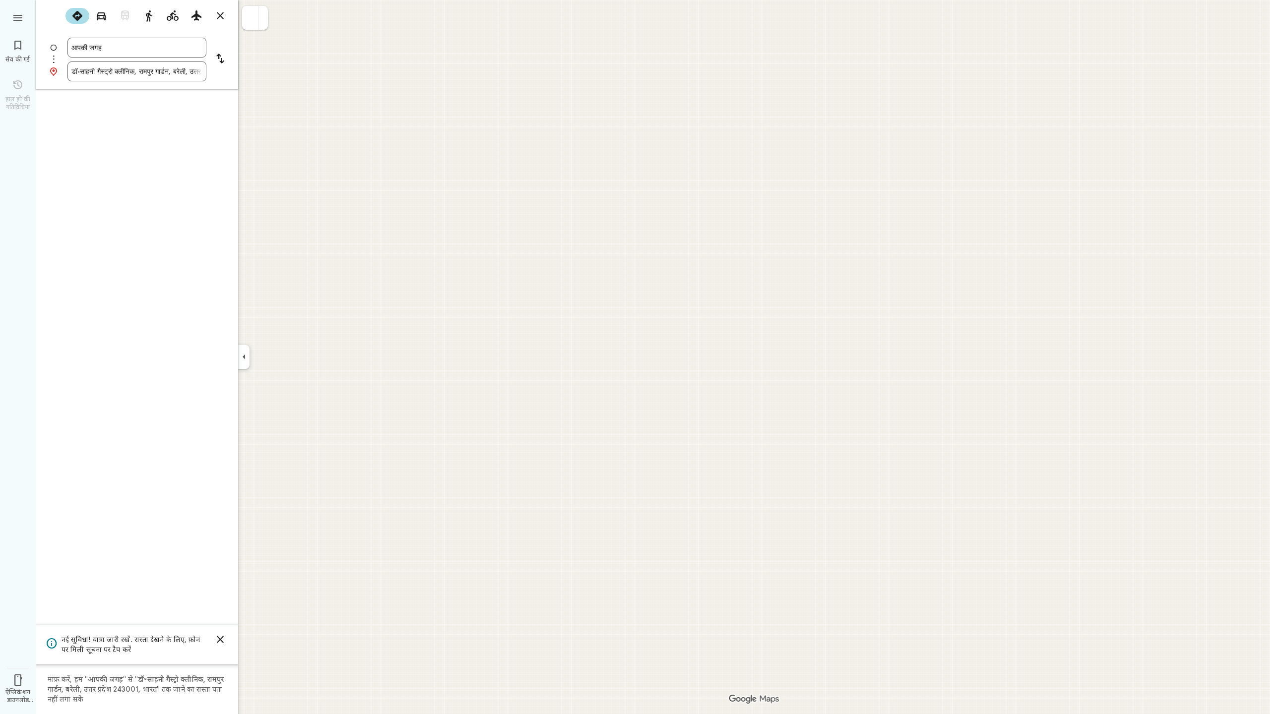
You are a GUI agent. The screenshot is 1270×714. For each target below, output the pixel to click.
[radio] (77, 16)
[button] (250, 18)
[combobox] (136, 48)
